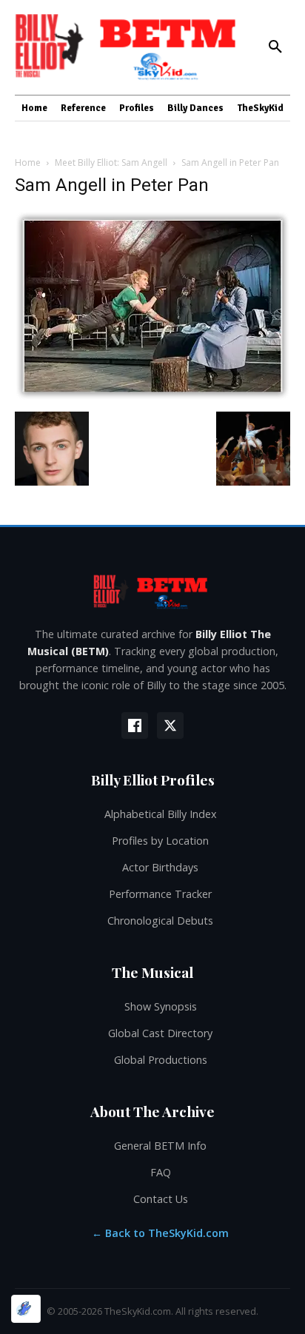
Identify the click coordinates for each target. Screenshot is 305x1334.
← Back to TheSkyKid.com (160, 1233)
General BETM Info (160, 1146)
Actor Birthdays (160, 867)
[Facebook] (134, 725)
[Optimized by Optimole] (26, 1309)
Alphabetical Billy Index (160, 814)
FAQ (160, 1172)
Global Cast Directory (160, 1033)
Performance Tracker (160, 894)
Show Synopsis (160, 1006)
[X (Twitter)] (170, 725)
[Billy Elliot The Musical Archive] (152, 591)
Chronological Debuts (160, 921)
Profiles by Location (160, 841)
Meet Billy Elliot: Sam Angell (111, 162)
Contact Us (160, 1199)
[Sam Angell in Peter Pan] (152, 396)
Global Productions (160, 1060)
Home (28, 162)
